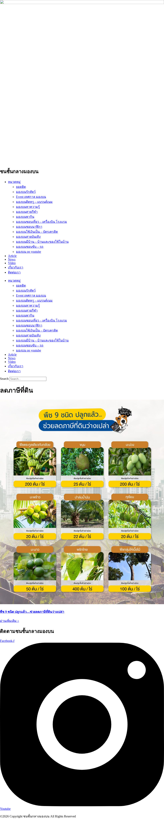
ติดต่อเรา (14, 272)
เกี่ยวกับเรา (15, 267)
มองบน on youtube (28, 251)
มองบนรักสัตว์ (26, 191)
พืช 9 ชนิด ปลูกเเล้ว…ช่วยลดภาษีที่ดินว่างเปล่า (32, 611)
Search (4, 378)
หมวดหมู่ (14, 182)
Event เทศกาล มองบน (31, 196)
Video (12, 263)
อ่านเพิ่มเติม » (9, 621)
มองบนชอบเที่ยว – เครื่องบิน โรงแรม (41, 221)
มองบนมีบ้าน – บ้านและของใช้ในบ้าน (42, 241)
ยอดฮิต (21, 186)
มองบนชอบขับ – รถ (29, 246)
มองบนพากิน (25, 216)
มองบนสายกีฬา (27, 211)
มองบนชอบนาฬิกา (29, 226)
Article (12, 256)
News (11, 259)
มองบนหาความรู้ (28, 206)
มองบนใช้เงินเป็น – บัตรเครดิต (37, 231)
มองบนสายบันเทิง (28, 236)
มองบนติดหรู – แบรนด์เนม (34, 201)
